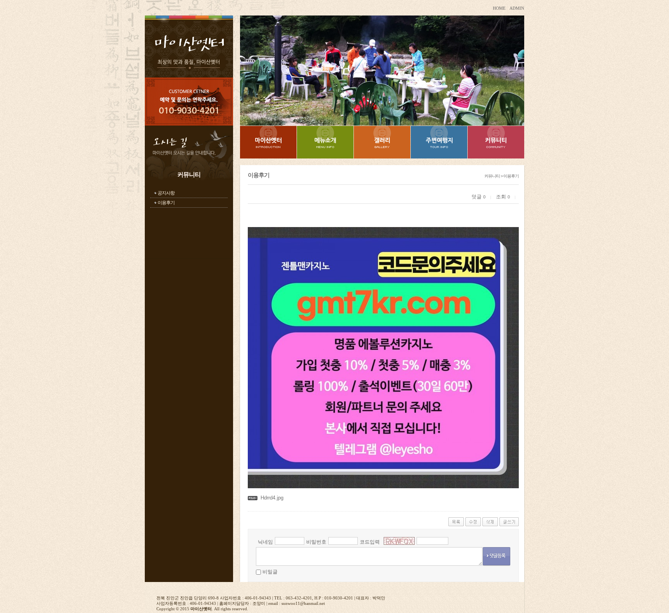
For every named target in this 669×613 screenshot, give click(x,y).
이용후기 (166, 202)
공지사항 (166, 193)
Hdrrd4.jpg (272, 498)
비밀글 (270, 572)
